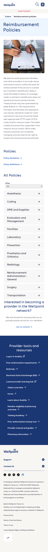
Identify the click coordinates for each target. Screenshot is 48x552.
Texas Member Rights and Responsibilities (19, 530)
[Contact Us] (43, 466)
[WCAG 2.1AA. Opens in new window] (8, 537)
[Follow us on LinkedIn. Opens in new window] (14, 474)
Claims (7, 17)
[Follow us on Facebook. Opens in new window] (9, 474)
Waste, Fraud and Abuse (13, 520)
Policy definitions (12, 164)
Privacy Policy (8, 515)
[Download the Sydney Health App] (22, 474)
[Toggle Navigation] (42, 4)
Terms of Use (8, 525)
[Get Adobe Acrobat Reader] (18, 474)
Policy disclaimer (12, 158)
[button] (24, 193)
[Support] (43, 459)
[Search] (29, 4)
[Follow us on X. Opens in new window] (5, 474)
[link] (10, 4)
